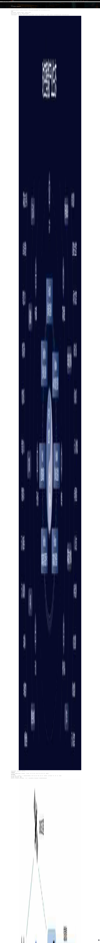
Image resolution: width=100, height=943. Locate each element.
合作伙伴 (78, 0)
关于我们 (83, 0)
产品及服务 (73, 0)
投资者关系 (81, 0)
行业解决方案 (76, 0)
